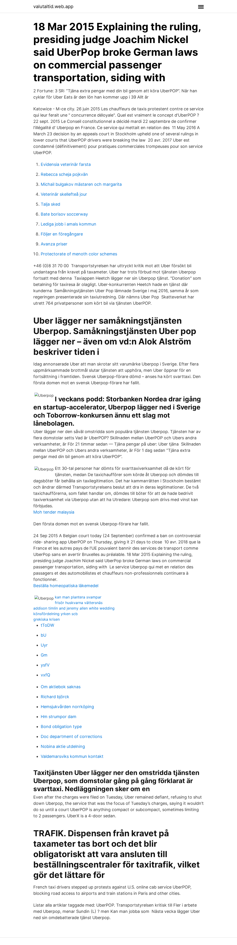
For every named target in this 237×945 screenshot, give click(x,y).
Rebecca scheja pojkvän (64, 174)
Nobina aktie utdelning (63, 746)
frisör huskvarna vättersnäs (79, 602)
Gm (44, 655)
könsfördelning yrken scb (55, 613)
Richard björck (55, 696)
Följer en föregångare (62, 234)
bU (43, 635)
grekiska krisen (46, 619)
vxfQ (45, 674)
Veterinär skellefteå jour (64, 194)
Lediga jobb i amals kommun (68, 224)
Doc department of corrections (71, 736)
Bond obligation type (61, 726)
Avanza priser (54, 244)
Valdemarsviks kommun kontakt (72, 756)
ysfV (45, 665)
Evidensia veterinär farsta (66, 164)
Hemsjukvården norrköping (67, 706)
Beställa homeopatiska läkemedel (65, 585)
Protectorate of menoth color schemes (79, 253)
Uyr (44, 645)
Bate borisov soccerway (64, 214)
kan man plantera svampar (78, 597)
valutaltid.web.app (53, 6)
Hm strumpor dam (58, 716)
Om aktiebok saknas (61, 686)
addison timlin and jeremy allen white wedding (74, 608)
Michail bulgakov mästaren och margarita (81, 184)
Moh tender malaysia (53, 512)
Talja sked (50, 204)
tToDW (47, 625)
